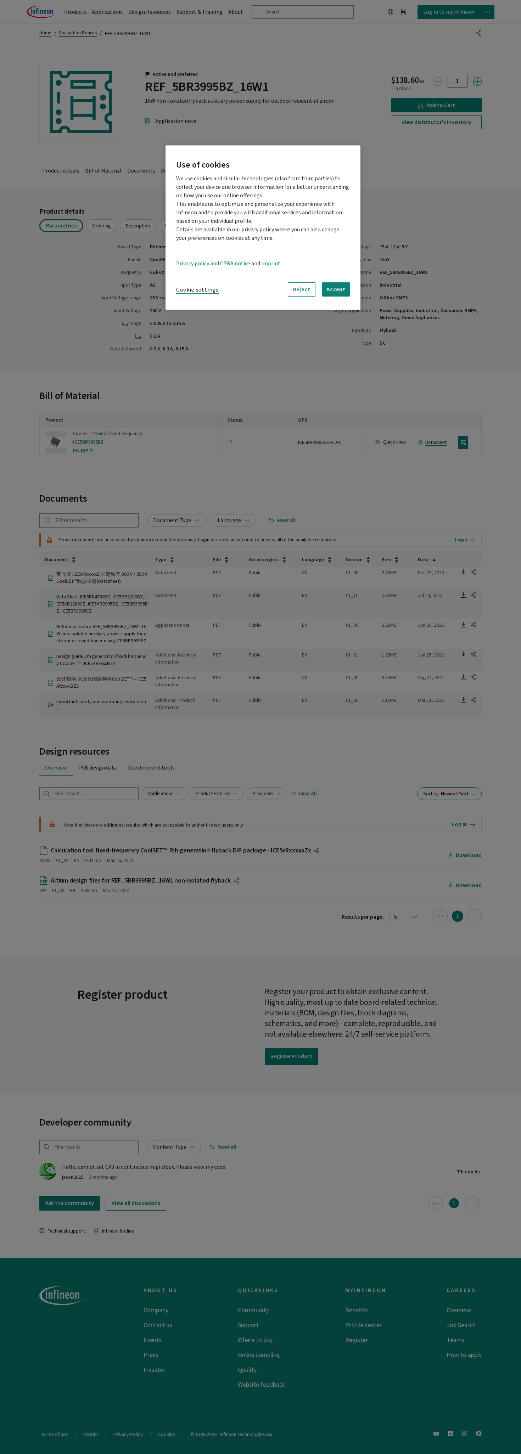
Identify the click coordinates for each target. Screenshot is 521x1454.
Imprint (270, 263)
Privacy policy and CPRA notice (213, 263)
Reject (301, 289)
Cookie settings (197, 290)
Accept (336, 289)
